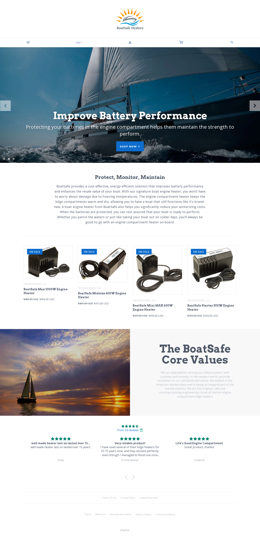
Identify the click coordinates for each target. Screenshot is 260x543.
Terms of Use (109, 497)
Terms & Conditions (165, 514)
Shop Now (130, 146)
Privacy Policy (128, 497)
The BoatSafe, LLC (35, 283)
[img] (130, 426)
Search (88, 514)
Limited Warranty (149, 497)
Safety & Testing (143, 514)
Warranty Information (120, 514)
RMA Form (100, 514)
